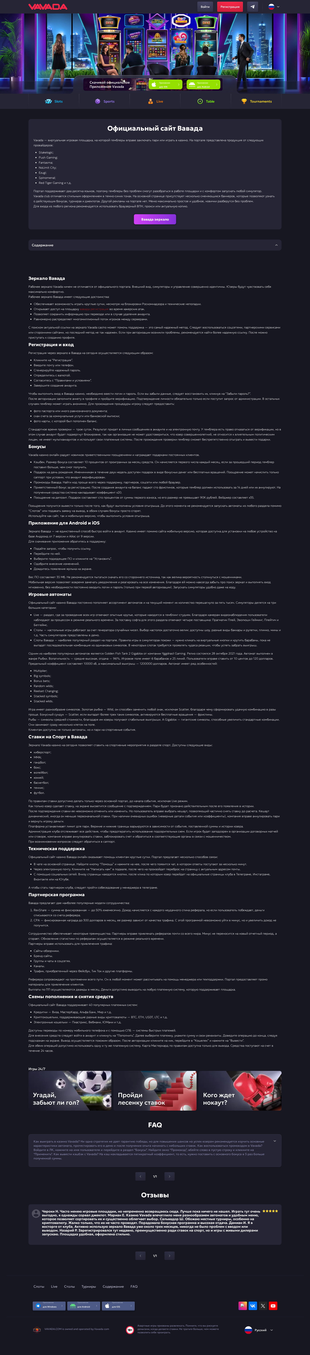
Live (54, 1286)
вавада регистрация (94, 309)
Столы (69, 1286)
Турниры (89, 1286)
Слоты (39, 1286)
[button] (305, 53)
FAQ (134, 1286)
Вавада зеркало (155, 219)
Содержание (113, 1286)
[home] (47, 7)
